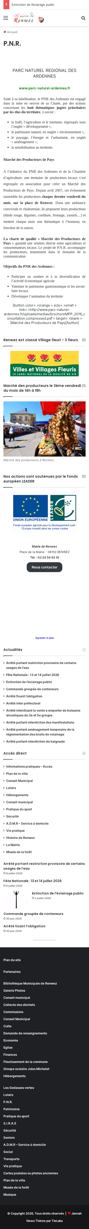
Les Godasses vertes (18, 1088)
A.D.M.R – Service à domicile (27, 823)
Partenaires (12, 972)
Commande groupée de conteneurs (32, 689)
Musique (9, 1194)
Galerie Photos (14, 990)
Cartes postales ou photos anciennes (30, 1173)
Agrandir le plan (44, 637)
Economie (10, 1040)
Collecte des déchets (19, 1005)
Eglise (8, 1047)
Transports (11, 1159)
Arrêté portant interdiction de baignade (35, 741)
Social (8, 1152)
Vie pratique (15, 830)
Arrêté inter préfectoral (23, 703)
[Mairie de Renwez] (29, 18)
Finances (10, 1054)
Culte (7, 1026)
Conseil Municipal (19, 781)
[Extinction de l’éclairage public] (16, 899)
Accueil (11, 32)
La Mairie (13, 845)
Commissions (13, 1012)
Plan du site (12, 960)
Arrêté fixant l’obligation (24, 696)
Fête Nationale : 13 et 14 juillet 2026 (32, 675)
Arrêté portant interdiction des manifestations (40, 722)
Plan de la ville (17, 773)
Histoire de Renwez (20, 838)
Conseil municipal (19, 802)
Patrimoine (11, 1109)
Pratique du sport (19, 809)
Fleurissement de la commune (25, 1062)
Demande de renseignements (25, 1033)
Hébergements (17, 795)
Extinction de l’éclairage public (33, 4)
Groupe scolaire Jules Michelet (26, 1069)
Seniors (9, 1137)
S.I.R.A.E (9, 1123)
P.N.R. (8, 1102)
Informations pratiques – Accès (29, 766)
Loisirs (11, 788)
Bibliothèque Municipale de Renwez (30, 983)
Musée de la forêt (19, 852)
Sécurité (12, 816)
